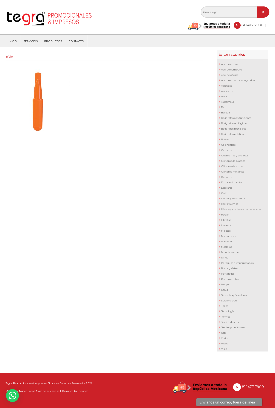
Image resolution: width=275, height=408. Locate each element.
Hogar (225, 214)
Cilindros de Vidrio (232, 166)
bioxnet (83, 391)
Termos (225, 316)
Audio (224, 96)
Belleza (225, 112)
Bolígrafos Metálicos (233, 128)
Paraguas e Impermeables (237, 262)
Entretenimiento (231, 182)
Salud (224, 289)
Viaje (224, 348)
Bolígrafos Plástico (232, 134)
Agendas (226, 85)
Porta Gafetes (229, 268)
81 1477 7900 (252, 25)
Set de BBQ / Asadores (234, 295)
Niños (224, 257)
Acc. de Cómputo (231, 69)
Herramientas (229, 203)
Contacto (76, 41)
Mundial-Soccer (230, 252)
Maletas (226, 230)
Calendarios (228, 144)
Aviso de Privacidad (48, 391)
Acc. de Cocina (229, 64)
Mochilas (226, 246)
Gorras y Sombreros (233, 198)
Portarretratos (230, 279)
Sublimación (229, 300)
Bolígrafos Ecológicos (234, 123)
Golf (223, 193)
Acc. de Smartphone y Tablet (238, 80)
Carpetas (226, 150)
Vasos (224, 343)
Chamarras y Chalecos (234, 155)
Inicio (13, 41)
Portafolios (227, 273)
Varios (224, 338)
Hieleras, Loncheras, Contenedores (241, 209)
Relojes (225, 284)
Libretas (226, 220)
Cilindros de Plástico (233, 160)
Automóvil (227, 101)
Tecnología (227, 311)
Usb (223, 332)
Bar (223, 107)
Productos (53, 41)
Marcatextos (228, 236)
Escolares (226, 187)
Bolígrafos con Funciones (236, 117)
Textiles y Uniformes (233, 327)
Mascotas (226, 241)
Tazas (224, 305)
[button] (12, 395)
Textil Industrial (230, 322)
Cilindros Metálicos (232, 171)
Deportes (226, 177)
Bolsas (225, 139)
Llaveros (226, 225)
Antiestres (227, 91)
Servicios (31, 41)
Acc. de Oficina (229, 74)
